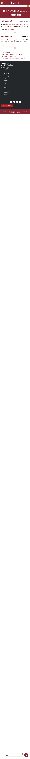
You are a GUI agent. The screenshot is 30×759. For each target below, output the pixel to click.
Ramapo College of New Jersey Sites (16, 24)
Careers (5, 89)
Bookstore (5, 87)
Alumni (5, 82)
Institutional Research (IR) (9, 56)
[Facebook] (10, 102)
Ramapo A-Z (6, 94)
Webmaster (18, 112)
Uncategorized (10, 29)
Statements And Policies (22, 111)
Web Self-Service (6, 92)
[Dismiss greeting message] (22, 754)
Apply (9, 105)
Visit (4, 105)
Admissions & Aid (6, 76)
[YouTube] (13, 102)
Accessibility (12, 112)
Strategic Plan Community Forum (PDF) (12, 54)
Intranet (5, 90)
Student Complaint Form (8, 96)
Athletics (5, 80)
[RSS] (19, 102)
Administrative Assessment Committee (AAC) (13, 58)
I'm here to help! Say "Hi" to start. (16, 755)
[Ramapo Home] (15, 2)
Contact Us (5, 97)
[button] (26, 755)
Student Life (6, 78)
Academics (5, 74)
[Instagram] (16, 102)
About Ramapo (6, 73)
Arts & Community (7, 83)
